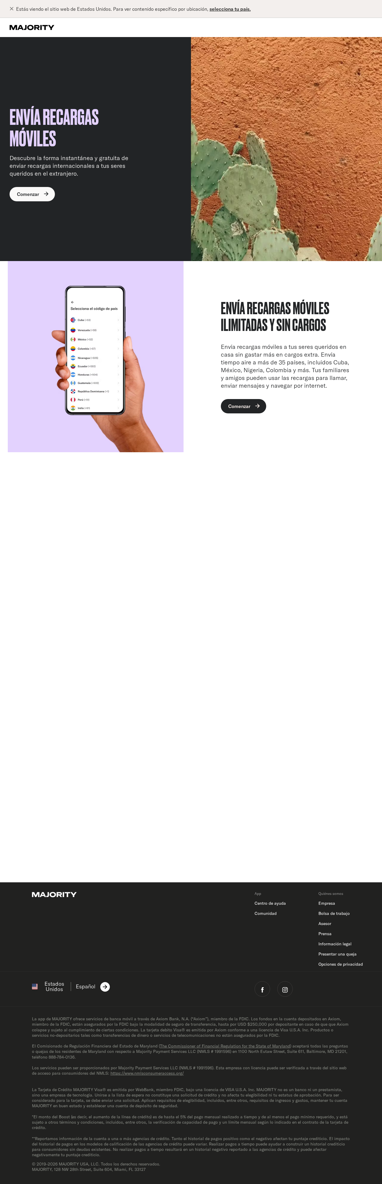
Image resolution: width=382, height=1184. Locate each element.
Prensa (325, 933)
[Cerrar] (13, 9)
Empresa (326, 903)
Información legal (335, 944)
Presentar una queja (337, 954)
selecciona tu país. (230, 9)
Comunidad (266, 913)
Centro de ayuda (270, 903)
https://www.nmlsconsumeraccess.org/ (147, 1073)
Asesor (324, 923)
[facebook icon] (262, 989)
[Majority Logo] (32, 27)
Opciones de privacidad (340, 964)
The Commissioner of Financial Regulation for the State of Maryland (225, 1046)
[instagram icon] (285, 989)
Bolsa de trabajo (334, 913)
